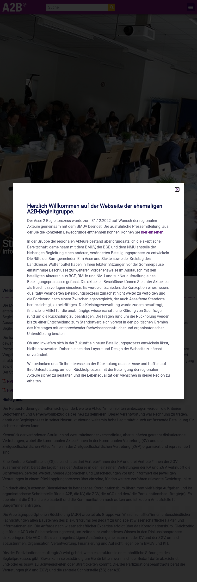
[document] (98, 291)
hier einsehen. (152, 232)
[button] (177, 189)
